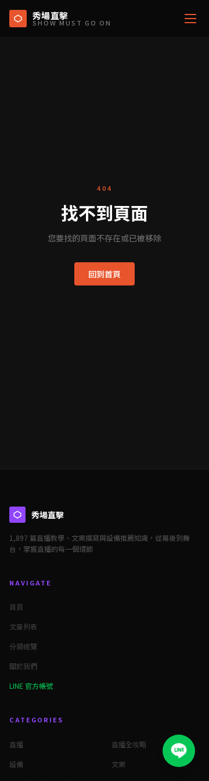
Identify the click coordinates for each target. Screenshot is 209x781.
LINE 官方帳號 (31, 685)
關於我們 (23, 666)
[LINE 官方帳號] (179, 751)
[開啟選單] (190, 18)
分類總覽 (23, 646)
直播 (16, 744)
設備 (16, 764)
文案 (118, 764)
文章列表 (23, 626)
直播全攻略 (128, 744)
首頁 (16, 607)
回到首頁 (104, 274)
